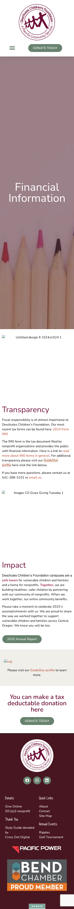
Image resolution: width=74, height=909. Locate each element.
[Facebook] (27, 780)
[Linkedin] (47, 780)
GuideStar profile (42, 670)
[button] (12, 48)
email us (35, 477)
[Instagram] (37, 780)
